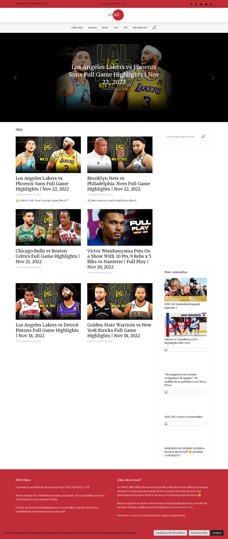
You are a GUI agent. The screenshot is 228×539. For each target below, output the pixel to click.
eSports (92, 27)
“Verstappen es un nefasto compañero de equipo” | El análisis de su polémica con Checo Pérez (185, 380)
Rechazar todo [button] (199, 532)
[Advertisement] (185, 205)
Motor (105, 27)
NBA (116, 27)
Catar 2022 (77, 27)
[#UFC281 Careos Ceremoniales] (185, 402)
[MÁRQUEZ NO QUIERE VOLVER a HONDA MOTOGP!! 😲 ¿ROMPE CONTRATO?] (185, 434)
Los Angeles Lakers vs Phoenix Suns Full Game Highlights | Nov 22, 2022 (114, 75)
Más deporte (140, 27)
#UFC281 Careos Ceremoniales (183, 416)
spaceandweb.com (182, 507)
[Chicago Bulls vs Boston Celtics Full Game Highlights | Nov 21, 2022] (48, 227)
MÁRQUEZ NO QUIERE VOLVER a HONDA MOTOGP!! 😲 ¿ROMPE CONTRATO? (184, 452)
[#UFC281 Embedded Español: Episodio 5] (185, 290)
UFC (126, 27)
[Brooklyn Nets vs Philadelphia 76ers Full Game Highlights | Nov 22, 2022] (119, 154)
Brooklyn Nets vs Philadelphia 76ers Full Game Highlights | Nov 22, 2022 (118, 184)
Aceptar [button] (217, 532)
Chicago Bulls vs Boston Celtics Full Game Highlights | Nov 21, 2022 (48, 256)
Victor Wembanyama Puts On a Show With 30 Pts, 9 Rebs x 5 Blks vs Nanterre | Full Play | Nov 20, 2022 (119, 259)
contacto (134, 515)
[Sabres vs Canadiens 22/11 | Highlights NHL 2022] (185, 325)
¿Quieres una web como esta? (32, 3)
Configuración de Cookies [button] (170, 532)
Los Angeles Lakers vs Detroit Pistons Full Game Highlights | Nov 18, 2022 (47, 330)
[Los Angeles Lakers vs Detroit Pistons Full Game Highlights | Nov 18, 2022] (48, 301)
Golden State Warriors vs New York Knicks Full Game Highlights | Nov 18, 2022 (119, 330)
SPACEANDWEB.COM (76, 487)
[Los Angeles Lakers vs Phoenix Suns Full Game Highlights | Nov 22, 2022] (48, 154)
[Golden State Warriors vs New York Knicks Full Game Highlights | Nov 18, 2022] (119, 301)
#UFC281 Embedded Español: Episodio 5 (182, 306)
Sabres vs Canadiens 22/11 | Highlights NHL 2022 (181, 341)
